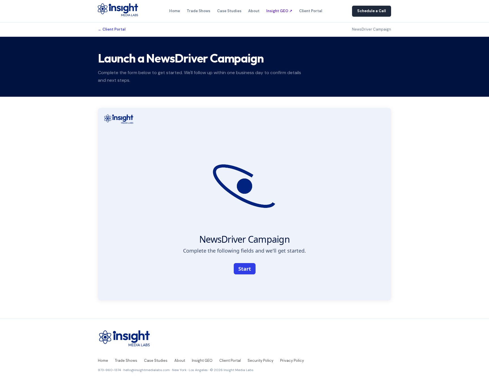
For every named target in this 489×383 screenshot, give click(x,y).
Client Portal (310, 10)
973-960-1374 (109, 370)
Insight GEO (202, 360)
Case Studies (229, 10)
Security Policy (260, 360)
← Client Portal (111, 29)
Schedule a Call (371, 10)
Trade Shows (198, 10)
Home (174, 10)
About (253, 10)
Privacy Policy (292, 360)
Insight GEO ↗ (279, 10)
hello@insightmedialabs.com (146, 370)
